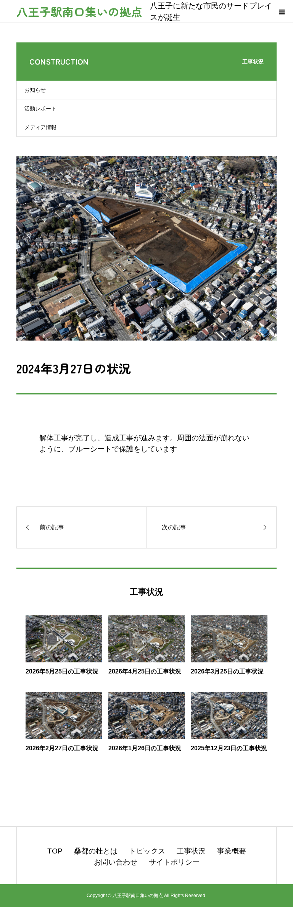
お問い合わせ (115, 862)
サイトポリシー (174, 862)
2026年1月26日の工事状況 (144, 748)
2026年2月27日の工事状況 (62, 748)
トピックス (147, 851)
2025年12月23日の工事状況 (229, 748)
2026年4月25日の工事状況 (144, 671)
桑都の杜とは (96, 851)
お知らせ (35, 90)
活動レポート (40, 108)
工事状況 (191, 851)
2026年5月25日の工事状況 (62, 671)
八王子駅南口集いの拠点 (79, 11)
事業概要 (231, 851)
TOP (55, 851)
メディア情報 (40, 127)
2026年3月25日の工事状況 (227, 671)
